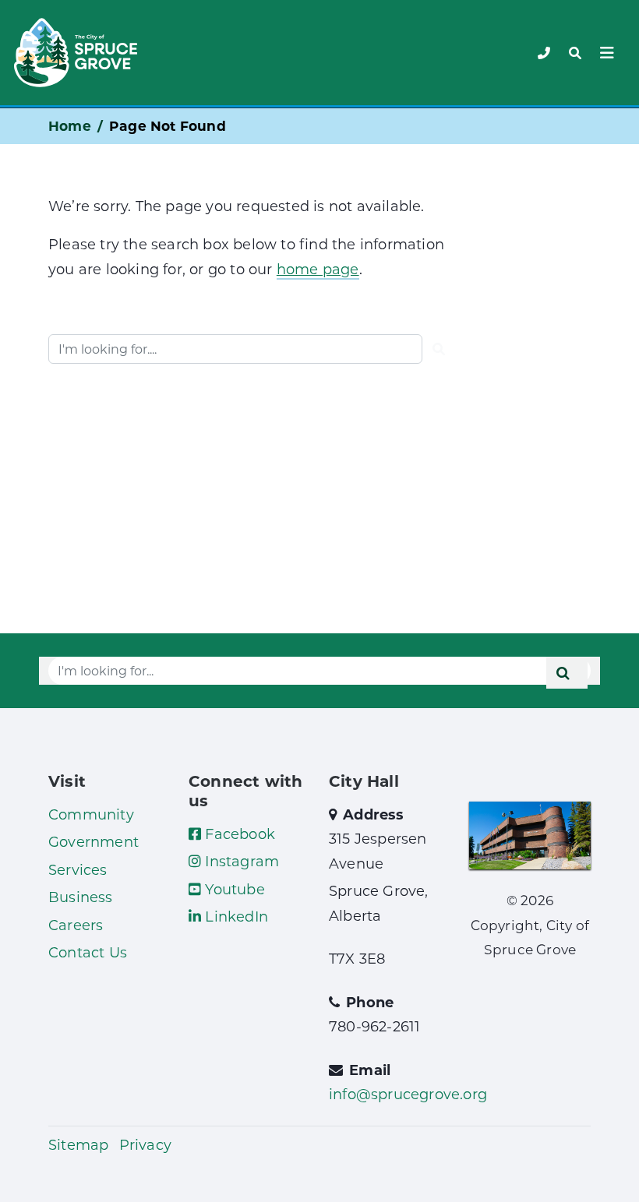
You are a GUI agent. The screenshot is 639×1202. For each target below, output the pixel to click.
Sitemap (78, 1144)
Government (93, 841)
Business (80, 896)
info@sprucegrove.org (408, 1093)
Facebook (238, 833)
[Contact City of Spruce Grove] (544, 52)
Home (69, 126)
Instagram (240, 860)
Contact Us (87, 952)
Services (78, 869)
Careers (75, 924)
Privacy (145, 1144)
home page (318, 268)
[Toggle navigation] (575, 53)
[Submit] (438, 349)
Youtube (233, 888)
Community (91, 814)
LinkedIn (234, 916)
